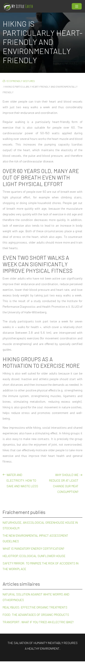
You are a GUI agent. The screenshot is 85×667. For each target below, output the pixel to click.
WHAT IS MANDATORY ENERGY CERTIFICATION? (33, 548)
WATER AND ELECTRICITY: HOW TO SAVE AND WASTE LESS (22, 480)
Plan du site (42, 664)
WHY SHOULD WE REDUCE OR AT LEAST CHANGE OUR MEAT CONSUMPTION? (63, 483)
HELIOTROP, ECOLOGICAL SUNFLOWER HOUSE (34, 556)
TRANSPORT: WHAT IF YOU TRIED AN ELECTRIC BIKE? (38, 622)
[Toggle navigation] (77, 6)
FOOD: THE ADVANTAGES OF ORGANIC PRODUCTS (36, 614)
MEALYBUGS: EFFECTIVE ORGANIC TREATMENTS (35, 607)
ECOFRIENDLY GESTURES (21, 81)
